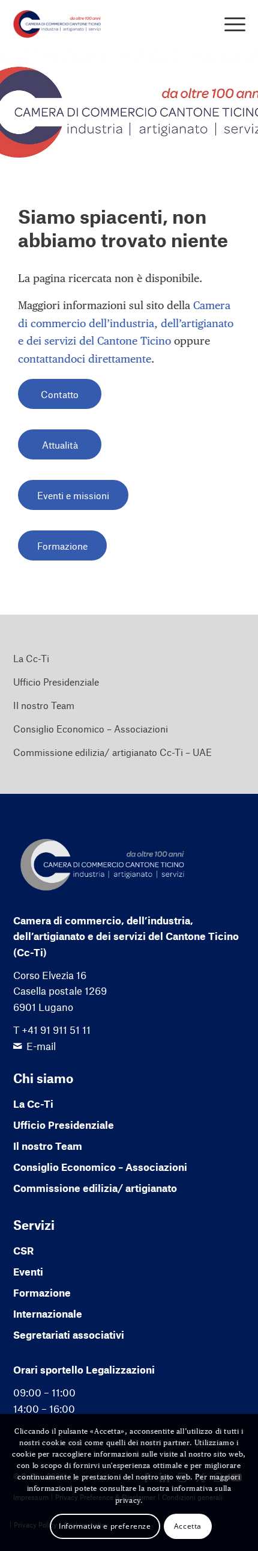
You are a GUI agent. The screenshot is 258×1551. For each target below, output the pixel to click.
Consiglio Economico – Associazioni (90, 728)
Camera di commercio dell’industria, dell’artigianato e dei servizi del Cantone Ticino (125, 323)
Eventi (28, 1271)
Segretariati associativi (68, 1334)
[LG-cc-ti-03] (106, 24)
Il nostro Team (43, 705)
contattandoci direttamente (84, 358)
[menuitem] (228, 24)
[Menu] (228, 24)
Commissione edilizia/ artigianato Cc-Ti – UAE (112, 752)
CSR (23, 1250)
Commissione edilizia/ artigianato (95, 1188)
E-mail (41, 1046)
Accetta (188, 1526)
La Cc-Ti (31, 658)
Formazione (42, 1292)
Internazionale (47, 1313)
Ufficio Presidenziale (56, 681)
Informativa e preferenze (105, 1526)
